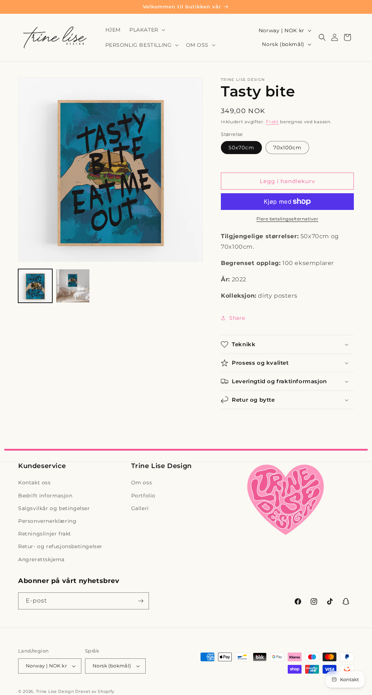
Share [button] (237, 318)
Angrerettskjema (41, 559)
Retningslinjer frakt (44, 533)
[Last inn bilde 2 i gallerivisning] (73, 286)
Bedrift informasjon (45, 495)
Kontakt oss (34, 482)
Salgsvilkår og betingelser (54, 508)
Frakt (272, 121)
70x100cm (287, 147)
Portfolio (143, 495)
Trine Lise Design (55, 691)
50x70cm (241, 147)
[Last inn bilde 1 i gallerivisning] (35, 286)
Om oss (141, 482)
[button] (146, 29)
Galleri (140, 508)
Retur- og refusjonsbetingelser (60, 546)
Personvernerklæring (47, 521)
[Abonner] (141, 600)
